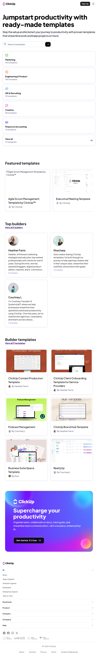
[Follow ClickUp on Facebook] (8, 633)
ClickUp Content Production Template (25, 380)
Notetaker (7, 587)
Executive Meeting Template (73, 198)
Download (7, 602)
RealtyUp (59, 468)
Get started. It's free (26, 540)
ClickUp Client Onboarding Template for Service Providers (69, 382)
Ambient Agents (9, 583)
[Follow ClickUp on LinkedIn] (4, 633)
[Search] (48, 44)
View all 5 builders (14, 227)
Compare (7, 614)
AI (3, 570)
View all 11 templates (15, 343)
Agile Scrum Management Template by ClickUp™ (23, 200)
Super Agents (8, 579)
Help (5, 625)
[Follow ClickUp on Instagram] (12, 633)
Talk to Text (8, 596)
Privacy (43, 652)
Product (6, 608)
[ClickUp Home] (9, 4)
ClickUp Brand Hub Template (70, 426)
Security (32, 652)
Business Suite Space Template (21, 469)
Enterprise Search (10, 592)
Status (21, 652)
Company (7, 619)
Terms (53, 652)
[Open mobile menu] (93, 4)
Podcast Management (21, 426)
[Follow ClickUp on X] (16, 633)
